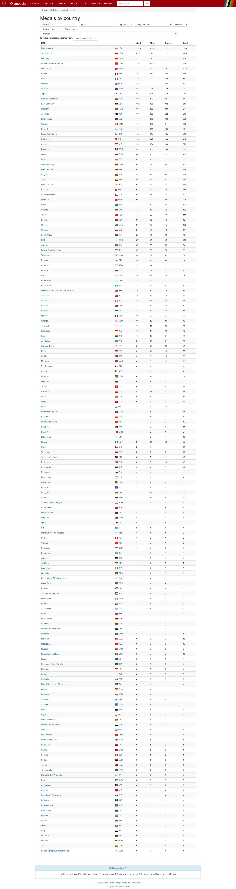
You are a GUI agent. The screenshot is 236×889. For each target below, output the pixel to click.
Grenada (45, 573)
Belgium (44, 189)
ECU (120, 416)
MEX (120, 315)
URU (120, 517)
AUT (120, 144)
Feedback (108, 3)
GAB (120, 729)
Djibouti (44, 815)
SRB (120, 356)
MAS (120, 638)
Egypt (43, 351)
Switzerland (46, 139)
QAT (120, 522)
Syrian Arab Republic (50, 593)
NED (120, 118)
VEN (120, 452)
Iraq (43, 830)
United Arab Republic (50, 724)
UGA (120, 401)
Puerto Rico (46, 507)
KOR (120, 134)
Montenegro (46, 734)
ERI (120, 820)
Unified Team (47, 184)
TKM (120, 770)
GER (120, 58)
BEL (119, 189)
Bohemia (45, 694)
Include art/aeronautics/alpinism (57, 37)
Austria (44, 144)
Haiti (43, 709)
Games (60, 3)
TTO (120, 457)
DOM (120, 411)
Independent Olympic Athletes (54, 578)
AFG (120, 785)
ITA (119, 78)
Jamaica (44, 245)
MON (120, 840)
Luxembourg (46, 477)
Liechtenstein (47, 512)
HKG (120, 421)
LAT (120, 396)
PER (120, 537)
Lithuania (45, 381)
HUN (120, 108)
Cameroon (45, 482)
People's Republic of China (52, 63)
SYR (120, 593)
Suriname (45, 623)
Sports (72, 3)
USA (120, 48)
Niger (43, 714)
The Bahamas (47, 366)
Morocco (45, 361)
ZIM (120, 472)
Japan (44, 93)
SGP (120, 547)
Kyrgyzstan (46, 643)
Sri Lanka (45, 679)
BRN (120, 431)
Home (44, 10)
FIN (120, 129)
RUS (120, 98)
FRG (120, 164)
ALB (120, 790)
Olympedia (18, 3)
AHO (120, 739)
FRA (120, 73)
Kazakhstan (46, 285)
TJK (120, 563)
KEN (120, 219)
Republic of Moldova (50, 653)
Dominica (45, 633)
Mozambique (46, 618)
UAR (120, 724)
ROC (43, 240)
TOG (120, 845)
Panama (44, 588)
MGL (120, 492)
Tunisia (44, 386)
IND (120, 335)
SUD (120, 759)
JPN (120, 93)
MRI (120, 835)
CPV (120, 810)
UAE (120, 628)
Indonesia (45, 330)
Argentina (45, 265)
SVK (120, 305)
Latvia (43, 396)
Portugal (44, 376)
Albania (44, 790)
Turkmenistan (47, 770)
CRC (120, 583)
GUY (120, 825)
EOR (120, 850)
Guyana (44, 825)
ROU (120, 149)
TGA (120, 765)
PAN (120, 588)
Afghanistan (46, 785)
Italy (43, 78)
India (43, 335)
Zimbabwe (45, 472)
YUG (120, 255)
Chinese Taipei (47, 346)
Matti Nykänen (144, 874)
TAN (120, 684)
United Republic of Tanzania (53, 684)
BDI (120, 603)
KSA (120, 664)
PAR (120, 744)
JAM (120, 245)
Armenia (44, 497)
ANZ (120, 467)
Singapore (45, 547)
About (112, 882)
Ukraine (44, 209)
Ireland (44, 300)
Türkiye (44, 214)
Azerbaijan (45, 341)
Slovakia (44, 305)
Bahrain (44, 431)
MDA (120, 653)
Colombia (45, 391)
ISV (119, 775)
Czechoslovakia (48, 194)
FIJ (119, 527)
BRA (120, 204)
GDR (120, 103)
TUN (120, 386)
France (44, 73)
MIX (120, 436)
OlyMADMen (113, 886)
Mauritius (45, 835)
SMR (120, 699)
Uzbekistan (46, 280)
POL (120, 159)
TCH (120, 194)
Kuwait (44, 780)
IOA (120, 578)
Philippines (46, 462)
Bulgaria (44, 174)
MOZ (120, 618)
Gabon (44, 729)
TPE (120, 346)
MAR (120, 361)
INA (120, 330)
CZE (120, 229)
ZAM (120, 704)
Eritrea (44, 820)
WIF (120, 795)
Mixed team (46, 436)
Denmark (45, 199)
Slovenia (45, 295)
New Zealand (47, 169)
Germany (45, 58)
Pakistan (45, 426)
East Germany (47, 103)
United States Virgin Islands (53, 775)
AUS (120, 113)
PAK (120, 426)
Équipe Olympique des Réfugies (55, 850)
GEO (120, 320)
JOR (120, 558)
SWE (120, 88)
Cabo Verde (46, 810)
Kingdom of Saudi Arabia (52, 664)
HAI (120, 709)
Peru (43, 537)
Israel (43, 406)
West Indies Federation (51, 795)
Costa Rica (46, 583)
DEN (120, 199)
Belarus (44, 270)
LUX (120, 477)
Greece (44, 224)
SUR (120, 623)
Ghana (44, 689)
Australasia (46, 467)
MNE (120, 734)
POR (120, 376)
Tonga (44, 765)
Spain (43, 179)
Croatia (44, 275)
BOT (120, 553)
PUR (120, 507)
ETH (120, 260)
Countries (47, 3)
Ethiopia (44, 260)
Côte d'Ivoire (46, 568)
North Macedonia (48, 719)
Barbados (45, 800)
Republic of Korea (49, 134)
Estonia (44, 310)
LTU (120, 381)
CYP (120, 674)
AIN (120, 532)
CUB (120, 154)
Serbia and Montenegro (51, 502)
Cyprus (44, 674)
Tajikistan (45, 563)
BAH (120, 366)
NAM (120, 648)
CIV (120, 568)
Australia (45, 113)
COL (120, 391)
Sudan (44, 759)
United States (47, 48)
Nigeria (44, 441)
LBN (120, 669)
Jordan (44, 558)
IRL (120, 300)
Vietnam (44, 542)
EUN (120, 184)
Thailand (45, 325)
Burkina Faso (47, 805)
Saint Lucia (46, 608)
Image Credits (121, 882)
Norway (44, 83)
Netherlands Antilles (49, 739)
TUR (120, 214)
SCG (120, 502)
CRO (120, 275)
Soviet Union (46, 53)
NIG (119, 714)
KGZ (120, 643)
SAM (120, 749)
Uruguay (45, 517)
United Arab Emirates (50, 628)
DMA (120, 633)
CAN (120, 123)
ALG (120, 371)
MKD (120, 719)
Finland (44, 129)
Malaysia (45, 638)
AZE (120, 341)
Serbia (44, 356)
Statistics (94, 3)
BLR (120, 270)
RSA (120, 235)
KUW (120, 780)
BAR (120, 800)
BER (120, 613)
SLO (120, 295)
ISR (119, 406)
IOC (83, 3)
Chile (43, 447)
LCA (120, 608)
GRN (120, 573)
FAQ (130, 882)
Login (98, 882)
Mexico (44, 315)
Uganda (44, 401)
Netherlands (46, 118)
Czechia (44, 229)
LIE (120, 512)
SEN (120, 754)
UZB (120, 280)
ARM (120, 497)
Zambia (44, 704)
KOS (120, 487)
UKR (120, 209)
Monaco (44, 840)
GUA (120, 598)
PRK (120, 290)
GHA (120, 689)
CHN (120, 63)
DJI (119, 815)
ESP (120, 179)
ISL (119, 659)
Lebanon (45, 669)
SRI (120, 679)
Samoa (44, 749)
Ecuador (44, 416)
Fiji (42, 527)
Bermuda (45, 613)
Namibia (44, 648)
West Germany (47, 164)
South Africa (46, 235)
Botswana (45, 553)
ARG (120, 265)
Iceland (44, 659)
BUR (120, 805)
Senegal (44, 754)
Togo (43, 845)
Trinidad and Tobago (50, 457)
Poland (44, 159)
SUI (119, 139)
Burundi (44, 603)
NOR (120, 83)
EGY (120, 351)
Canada (44, 123)
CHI (120, 447)
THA (120, 325)
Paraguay (45, 744)
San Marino (46, 699)
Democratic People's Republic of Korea (58, 290)
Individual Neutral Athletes (52, 532)
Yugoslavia (46, 255)
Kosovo (44, 487)
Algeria (44, 371)
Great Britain (46, 68)
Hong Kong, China (49, 421)
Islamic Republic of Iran (51, 250)
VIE (120, 542)
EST (120, 310)
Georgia (44, 320)
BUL (120, 174)
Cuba (43, 154)
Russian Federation (49, 98)
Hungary (45, 108)
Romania (45, 149)
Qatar (43, 522)
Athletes (33, 3)
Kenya (44, 219)
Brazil (43, 204)
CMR (120, 482)
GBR (120, 68)
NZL (120, 169)
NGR (120, 441)
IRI (119, 250)
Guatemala (46, 598)
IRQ (120, 830)
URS (120, 53)
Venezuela (45, 452)
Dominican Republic (49, 411)
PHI (120, 462)
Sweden (44, 88)
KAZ (120, 285)
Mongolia (45, 492)
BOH (120, 694)
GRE (120, 224)
